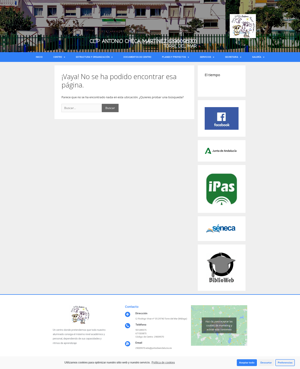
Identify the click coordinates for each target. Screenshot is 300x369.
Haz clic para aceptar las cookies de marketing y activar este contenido (219, 325)
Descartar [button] (266, 362)
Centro (57, 57)
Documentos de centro (137, 57)
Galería (256, 57)
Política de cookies (163, 362)
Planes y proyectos (174, 57)
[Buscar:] (81, 108)
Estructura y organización (93, 57)
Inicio (39, 57)
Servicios (205, 57)
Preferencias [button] (285, 362)
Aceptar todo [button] (247, 362)
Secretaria (231, 57)
